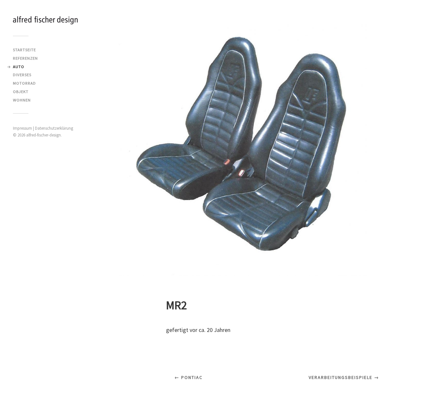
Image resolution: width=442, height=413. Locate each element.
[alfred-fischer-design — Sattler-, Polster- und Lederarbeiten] (45, 20)
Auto (18, 66)
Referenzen (25, 58)
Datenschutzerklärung (54, 128)
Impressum (22, 128)
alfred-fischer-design (43, 135)
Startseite (24, 49)
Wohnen (22, 99)
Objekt (20, 91)
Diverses (22, 74)
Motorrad (24, 83)
